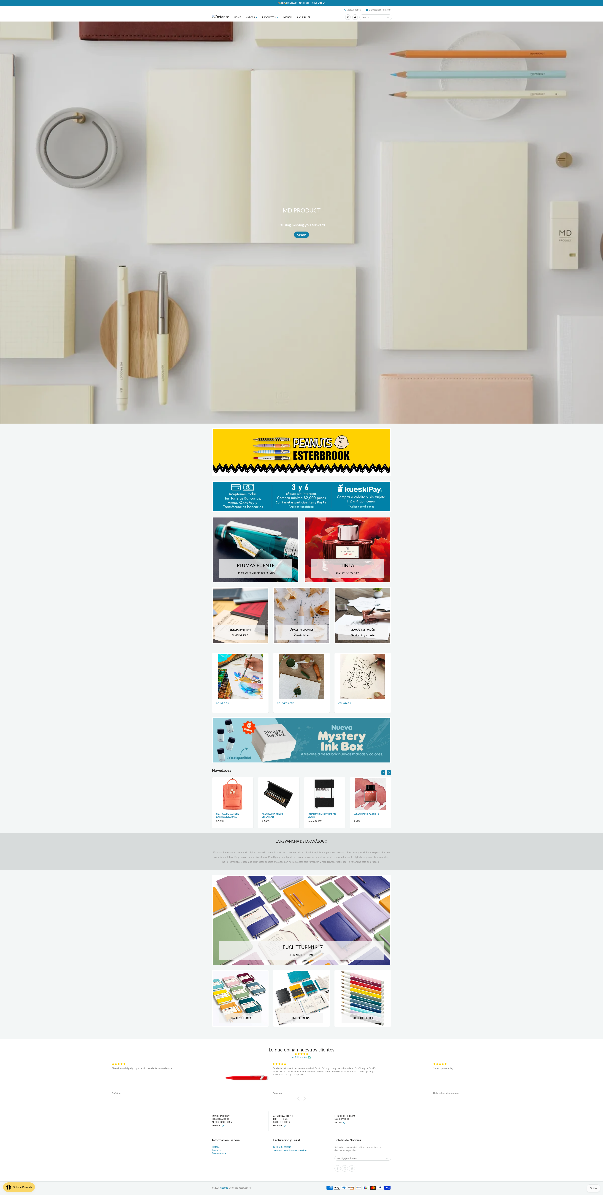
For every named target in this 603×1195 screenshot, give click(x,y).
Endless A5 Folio (364, 814)
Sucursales (303, 17)
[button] (299, 1098)
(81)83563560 (354, 9)
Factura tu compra (282, 1147)
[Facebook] (337, 1168)
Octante (224, 1187)
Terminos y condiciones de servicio (290, 1150)
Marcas (250, 17)
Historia (216, 1147)
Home (237, 17)
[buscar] (388, 17)
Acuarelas (222, 703)
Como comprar (219, 1153)
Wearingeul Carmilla (275, 814)
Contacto (216, 1150)
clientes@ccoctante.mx (380, 9)
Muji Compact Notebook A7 (324, 814)
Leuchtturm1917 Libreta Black (230, 815)
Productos (269, 17)
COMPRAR (301, 236)
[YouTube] (352, 1168)
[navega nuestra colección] (240, 676)
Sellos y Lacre (285, 703)
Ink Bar (287, 17)
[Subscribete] (387, 1158)
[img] (301, 1054)
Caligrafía (344, 703)
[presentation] (383, 772)
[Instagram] (345, 1168)
